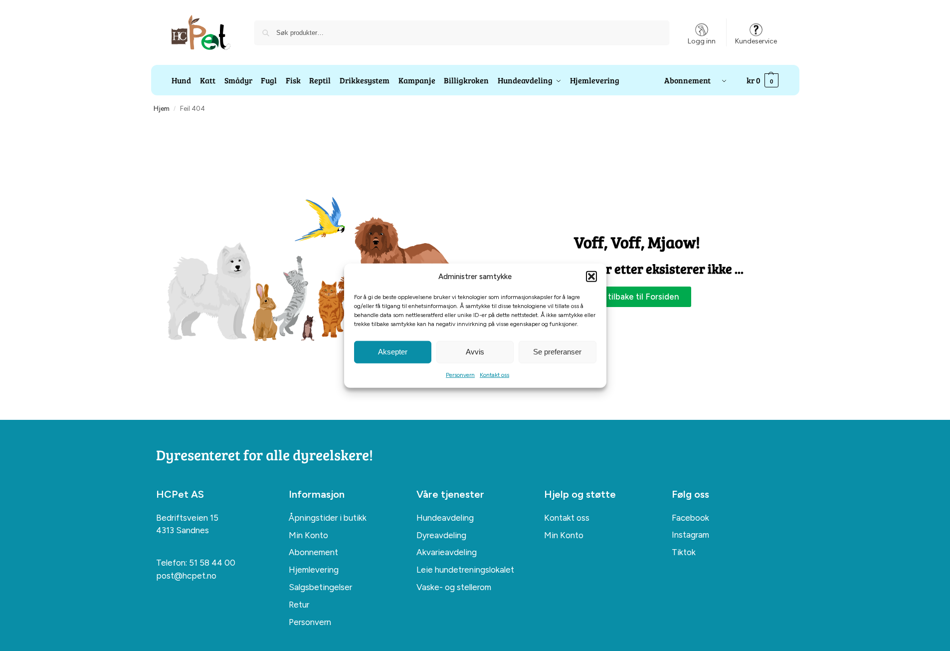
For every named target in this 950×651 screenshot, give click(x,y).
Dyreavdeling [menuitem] (441, 535)
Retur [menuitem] (299, 605)
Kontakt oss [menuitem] (566, 518)
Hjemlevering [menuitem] (314, 570)
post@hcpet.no (186, 576)
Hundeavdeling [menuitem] (445, 518)
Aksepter (392, 351)
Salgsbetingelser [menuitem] (320, 587)
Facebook (690, 518)
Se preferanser (557, 351)
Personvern (460, 374)
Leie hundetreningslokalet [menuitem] (465, 570)
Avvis (475, 351)
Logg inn (702, 41)
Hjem (162, 108)
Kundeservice (756, 41)
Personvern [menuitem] (310, 622)
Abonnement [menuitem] (313, 552)
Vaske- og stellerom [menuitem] (453, 587)
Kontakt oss (494, 374)
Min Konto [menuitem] (308, 535)
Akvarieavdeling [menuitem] (446, 552)
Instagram (690, 535)
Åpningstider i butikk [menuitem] (328, 518)
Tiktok (684, 552)
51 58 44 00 (212, 563)
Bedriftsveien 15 (187, 518)
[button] (591, 277)
